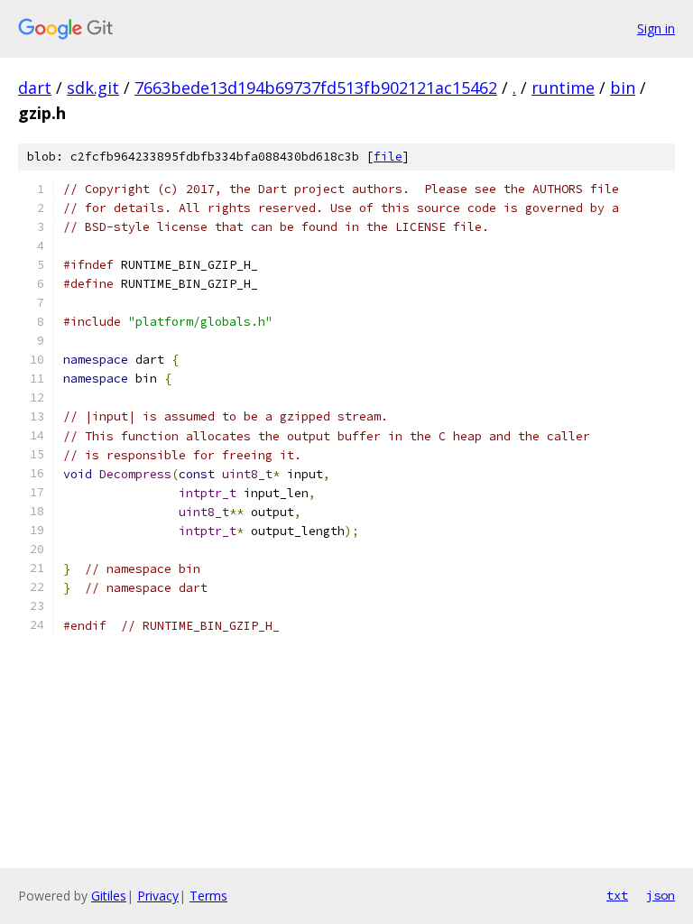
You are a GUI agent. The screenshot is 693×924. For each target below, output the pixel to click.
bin (622, 87)
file (388, 156)
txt (617, 895)
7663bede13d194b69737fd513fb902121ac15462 (315, 87)
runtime (563, 87)
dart (34, 87)
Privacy (158, 895)
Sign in (656, 28)
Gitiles (108, 895)
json (660, 895)
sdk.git (93, 87)
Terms (208, 895)
